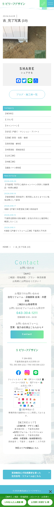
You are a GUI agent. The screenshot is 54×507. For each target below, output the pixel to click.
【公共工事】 (10, 156)
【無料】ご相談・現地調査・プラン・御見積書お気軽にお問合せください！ (27, 277)
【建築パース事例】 (13, 168)
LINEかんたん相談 (13, 502)
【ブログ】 (9, 120)
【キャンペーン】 (12, 126)
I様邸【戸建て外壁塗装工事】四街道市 (21, 207)
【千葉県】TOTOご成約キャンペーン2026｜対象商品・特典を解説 (26, 184)
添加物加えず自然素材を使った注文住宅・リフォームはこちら (26, 474)
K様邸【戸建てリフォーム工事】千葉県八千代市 (25, 229)
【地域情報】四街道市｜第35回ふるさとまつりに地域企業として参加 (26, 197)
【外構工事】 (10, 162)
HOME (6, 247)
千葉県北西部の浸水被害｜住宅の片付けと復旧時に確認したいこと (26, 218)
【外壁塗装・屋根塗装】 (15, 150)
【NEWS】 (9, 113)
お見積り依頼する (39, 502)
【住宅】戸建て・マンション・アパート (21, 132)
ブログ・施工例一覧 (27, 94)
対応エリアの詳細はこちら (27, 448)
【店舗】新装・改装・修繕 (16, 138)
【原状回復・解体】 (13, 144)
